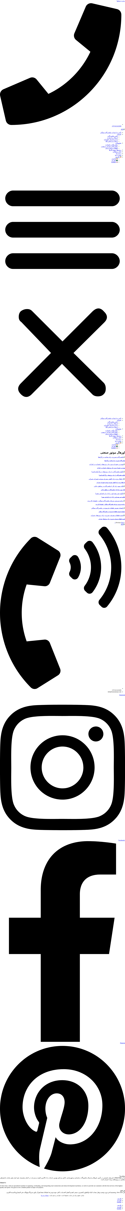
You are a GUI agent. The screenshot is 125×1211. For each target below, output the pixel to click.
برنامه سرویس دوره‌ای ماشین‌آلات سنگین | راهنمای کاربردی (110, 504)
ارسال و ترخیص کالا (112, 141)
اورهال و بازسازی (112, 138)
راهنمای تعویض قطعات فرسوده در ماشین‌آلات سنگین (112, 511)
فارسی (119, 1198)
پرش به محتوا (121, 1)
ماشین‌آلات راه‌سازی (111, 145)
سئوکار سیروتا (45, 1195)
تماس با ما (118, 155)
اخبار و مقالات (117, 152)
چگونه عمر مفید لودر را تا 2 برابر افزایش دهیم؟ (113, 497)
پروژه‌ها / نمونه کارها (115, 150)
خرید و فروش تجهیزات (111, 139)
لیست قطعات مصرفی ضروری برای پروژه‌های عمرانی (111, 519)
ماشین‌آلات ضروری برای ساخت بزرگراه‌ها (115, 460)
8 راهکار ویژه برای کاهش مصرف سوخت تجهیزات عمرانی (110, 482)
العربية (119, 1200)
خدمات (119, 134)
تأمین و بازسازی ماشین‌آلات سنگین (110, 132)
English (119, 1202)
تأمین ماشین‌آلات (113, 136)
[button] (62, 290)
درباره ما (118, 153)
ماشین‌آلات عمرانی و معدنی (109, 146)
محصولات (118, 143)
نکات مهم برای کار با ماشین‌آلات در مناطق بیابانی (113, 489)
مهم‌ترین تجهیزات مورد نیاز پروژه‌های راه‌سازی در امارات (111, 468)
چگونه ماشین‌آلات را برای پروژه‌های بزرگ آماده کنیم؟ (112, 475)
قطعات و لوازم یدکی (111, 148)
